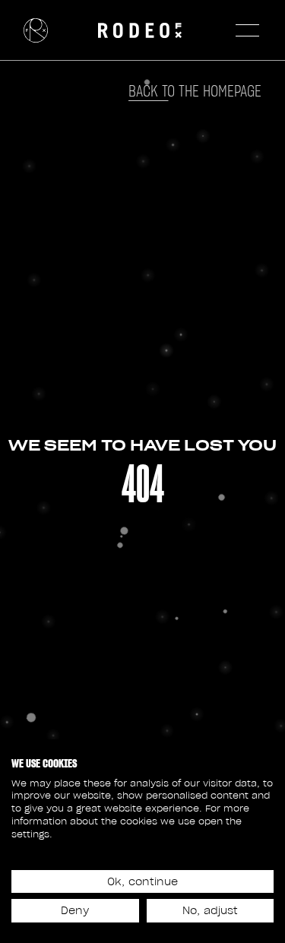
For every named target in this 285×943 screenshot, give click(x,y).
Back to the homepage (194, 91)
